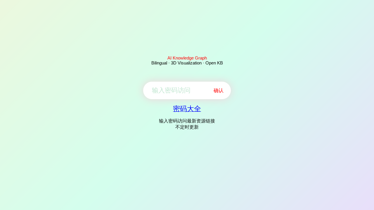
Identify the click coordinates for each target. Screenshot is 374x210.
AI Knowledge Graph (187, 57)
